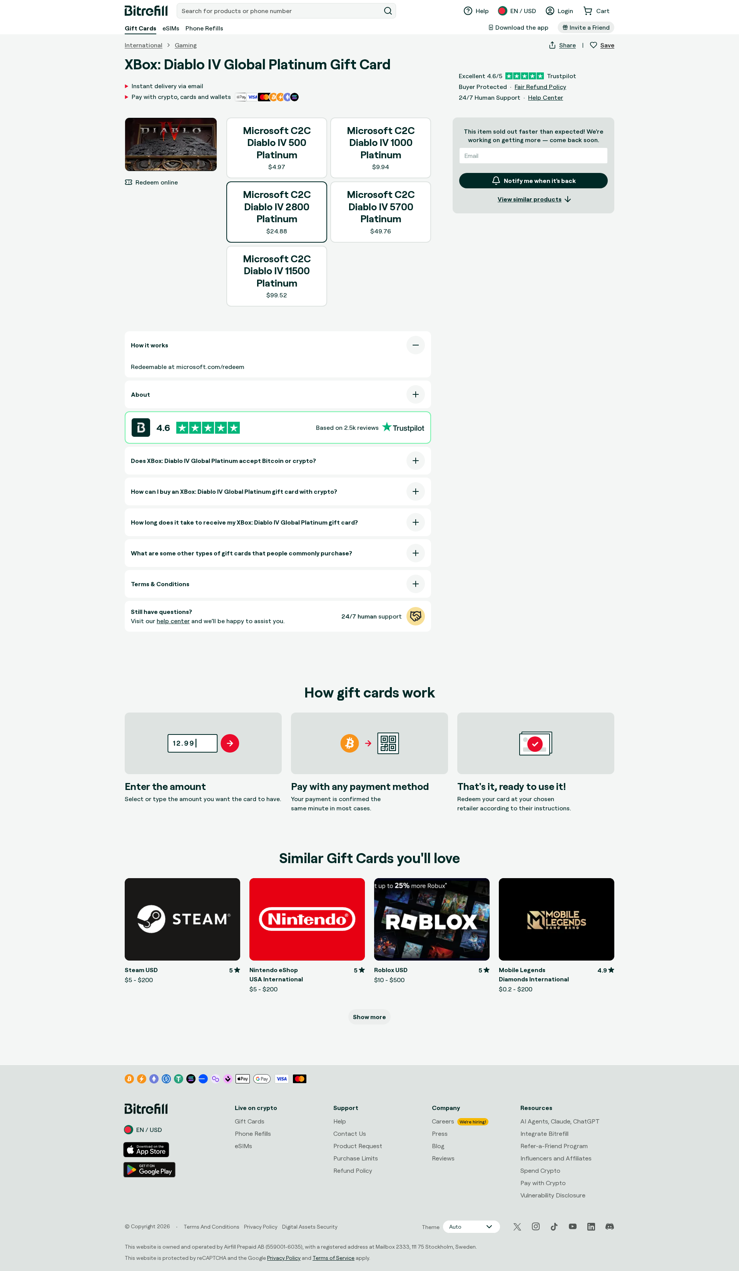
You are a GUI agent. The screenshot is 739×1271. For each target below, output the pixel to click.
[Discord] (609, 1227)
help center (173, 621)
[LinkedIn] (591, 1227)
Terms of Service (333, 1257)
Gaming (186, 45)
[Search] (388, 10)
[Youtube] (572, 1227)
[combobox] (279, 10)
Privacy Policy (284, 1257)
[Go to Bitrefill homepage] (146, 10)
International (143, 45)
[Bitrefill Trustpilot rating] (208, 428)
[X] (517, 1227)
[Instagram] (535, 1227)
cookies (49, 1194)
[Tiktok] (554, 1227)
